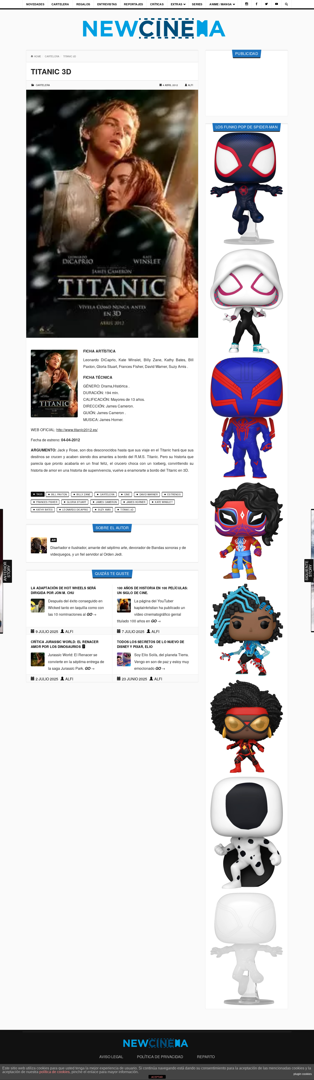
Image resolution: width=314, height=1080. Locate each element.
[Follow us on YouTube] (276, 4)
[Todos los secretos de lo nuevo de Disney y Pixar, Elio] (124, 659)
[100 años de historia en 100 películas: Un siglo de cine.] (124, 605)
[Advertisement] (246, 87)
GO (92, 614)
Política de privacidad (160, 1056)
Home (37, 56)
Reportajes (133, 4)
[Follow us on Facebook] (256, 4)
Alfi (190, 85)
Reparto (206, 1056)
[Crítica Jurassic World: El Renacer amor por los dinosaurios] (38, 659)
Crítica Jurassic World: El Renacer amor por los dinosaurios (64, 644)
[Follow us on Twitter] (266, 4)
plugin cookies (303, 1074)
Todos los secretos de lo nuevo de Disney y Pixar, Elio (150, 644)
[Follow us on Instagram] (246, 4)
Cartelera (60, 4)
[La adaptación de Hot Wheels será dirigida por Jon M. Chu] (38, 605)
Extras (176, 4)
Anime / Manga (220, 4)
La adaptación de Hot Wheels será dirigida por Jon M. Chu (63, 590)
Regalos (83, 4)
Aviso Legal (111, 1056)
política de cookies (54, 1072)
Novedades (35, 4)
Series (197, 4)
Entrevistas (107, 4)
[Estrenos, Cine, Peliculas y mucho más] (157, 28)
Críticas (157, 4)
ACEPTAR (157, 1077)
